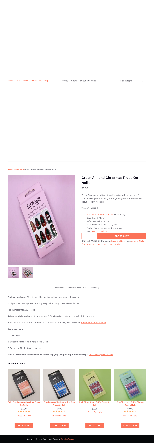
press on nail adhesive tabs (93, 322)
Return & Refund (99, 231)
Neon (115, 47)
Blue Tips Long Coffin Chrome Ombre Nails (130, 403)
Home (65, 80)
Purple (115, 33)
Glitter (114, 51)
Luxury (111, 141)
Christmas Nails (89, 244)
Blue (114, 24)
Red (114, 11)
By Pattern (139, 79)
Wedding (112, 159)
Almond (115, 96)
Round (114, 119)
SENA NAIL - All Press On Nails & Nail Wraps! (29, 80)
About (74, 80)
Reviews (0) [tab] (95, 288)
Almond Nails (137, 241)
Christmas (113, 155)
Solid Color (113, 132)
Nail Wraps (126, 80)
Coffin (114, 101)
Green (115, 29)
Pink (114, 20)
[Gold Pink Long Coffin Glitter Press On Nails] (24, 384)
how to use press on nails (101, 354)
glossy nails (103, 244)
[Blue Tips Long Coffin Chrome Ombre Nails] (130, 384)
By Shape (103, 107)
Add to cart (122, 236)
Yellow (115, 42)
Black (115, 7)
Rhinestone (113, 146)
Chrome (114, 60)
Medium (114, 87)
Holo (113, 74)
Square (114, 114)
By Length (103, 87)
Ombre (111, 123)
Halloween (113, 150)
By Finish (102, 64)
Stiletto (115, 105)
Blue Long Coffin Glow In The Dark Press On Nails (59, 403)
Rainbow (112, 137)
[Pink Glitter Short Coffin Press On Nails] (95, 384)
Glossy (114, 65)
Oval (113, 110)
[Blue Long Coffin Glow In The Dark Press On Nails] (59, 384)
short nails (115, 244)
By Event (102, 154)
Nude (115, 15)
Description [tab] (59, 288)
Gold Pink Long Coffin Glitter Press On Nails (24, 403)
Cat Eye (114, 78)
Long (113, 92)
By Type (138, 30)
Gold (114, 38)
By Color (103, 24)
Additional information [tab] (77, 288)
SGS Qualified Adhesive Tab (100, 214)
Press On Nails (88, 80)
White (115, 2)
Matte (113, 56)
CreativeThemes (67, 439)
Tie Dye (114, 69)
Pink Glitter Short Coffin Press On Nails (94, 403)
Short (113, 83)
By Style (102, 134)
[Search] (143, 81)
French (111, 128)
